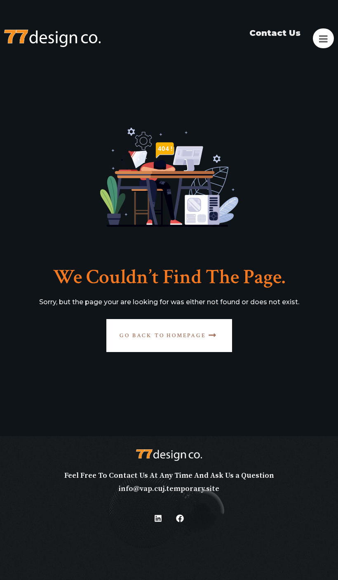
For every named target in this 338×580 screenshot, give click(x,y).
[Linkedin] (158, 518)
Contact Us (274, 33)
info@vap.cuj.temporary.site (169, 488)
